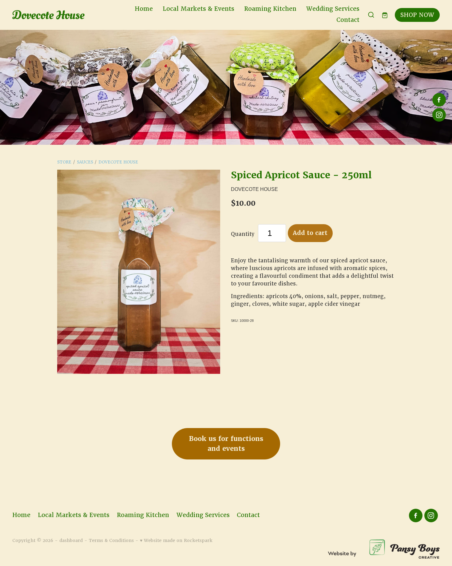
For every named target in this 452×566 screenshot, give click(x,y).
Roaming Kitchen (270, 9)
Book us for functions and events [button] (226, 444)
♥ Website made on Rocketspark (176, 540)
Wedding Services (332, 9)
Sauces (85, 162)
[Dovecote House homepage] (55, 14)
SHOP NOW (417, 15)
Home (144, 9)
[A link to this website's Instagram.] (439, 115)
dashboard (71, 540)
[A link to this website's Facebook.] (439, 100)
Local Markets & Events (198, 9)
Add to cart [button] (310, 233)
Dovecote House (118, 162)
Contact (347, 20)
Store (64, 162)
